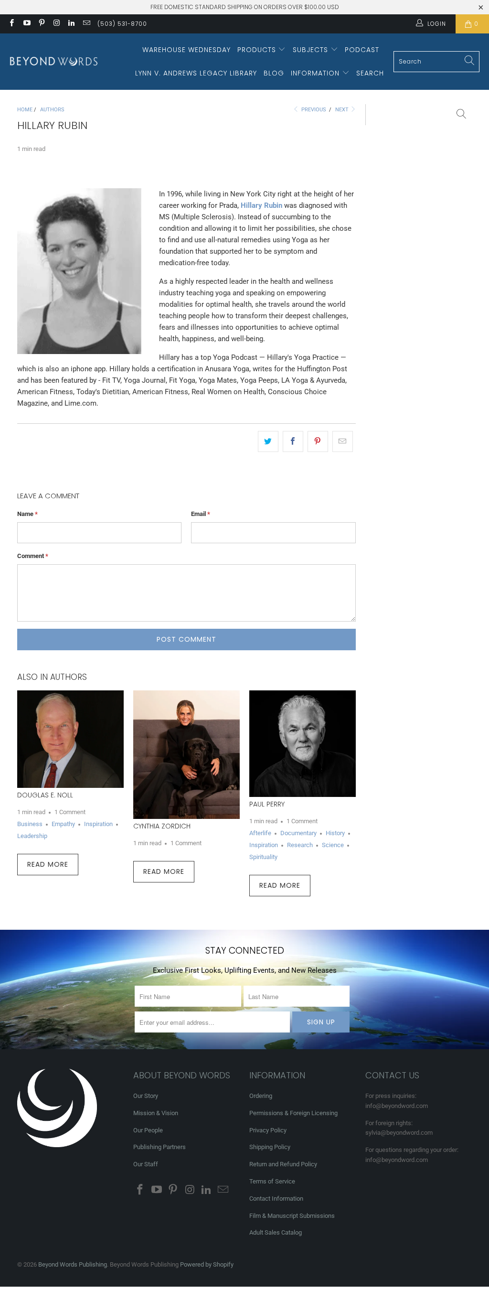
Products (257, 49)
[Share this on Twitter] (268, 441)
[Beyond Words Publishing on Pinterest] (41, 24)
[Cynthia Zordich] (186, 754)
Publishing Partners (159, 1146)
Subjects (311, 49)
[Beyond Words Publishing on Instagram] (56, 24)
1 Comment (69, 812)
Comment (32, 555)
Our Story (145, 1095)
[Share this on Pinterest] (318, 441)
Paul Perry (267, 804)
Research (300, 845)
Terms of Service (272, 1181)
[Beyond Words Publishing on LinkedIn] (71, 24)
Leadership (32, 835)
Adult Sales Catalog (275, 1232)
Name (27, 513)
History (335, 833)
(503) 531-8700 (122, 24)
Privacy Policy (268, 1130)
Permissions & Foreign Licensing (293, 1113)
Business (30, 824)
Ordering (260, 1095)
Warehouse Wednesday (186, 49)
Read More (47, 864)
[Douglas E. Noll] (70, 738)
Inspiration (98, 824)
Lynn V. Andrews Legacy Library (196, 73)
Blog (274, 73)
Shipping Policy (269, 1146)
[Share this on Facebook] (293, 441)
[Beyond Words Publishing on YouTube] (26, 24)
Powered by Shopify (207, 1264)
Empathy (63, 824)
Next (342, 110)
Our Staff (145, 1164)
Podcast (362, 49)
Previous (313, 110)
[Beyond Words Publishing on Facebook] (11, 24)
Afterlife (260, 833)
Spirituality (263, 856)
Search (370, 73)
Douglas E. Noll (45, 795)
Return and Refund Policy (283, 1164)
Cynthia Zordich (162, 826)
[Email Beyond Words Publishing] (86, 24)
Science (333, 845)
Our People (148, 1130)
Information (316, 73)
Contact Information (276, 1198)
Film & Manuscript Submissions (292, 1215)
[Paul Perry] (302, 743)
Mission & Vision (155, 1113)
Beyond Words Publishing (72, 1264)
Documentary (298, 833)
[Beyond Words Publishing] (54, 61)
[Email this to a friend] (342, 441)
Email (200, 513)
